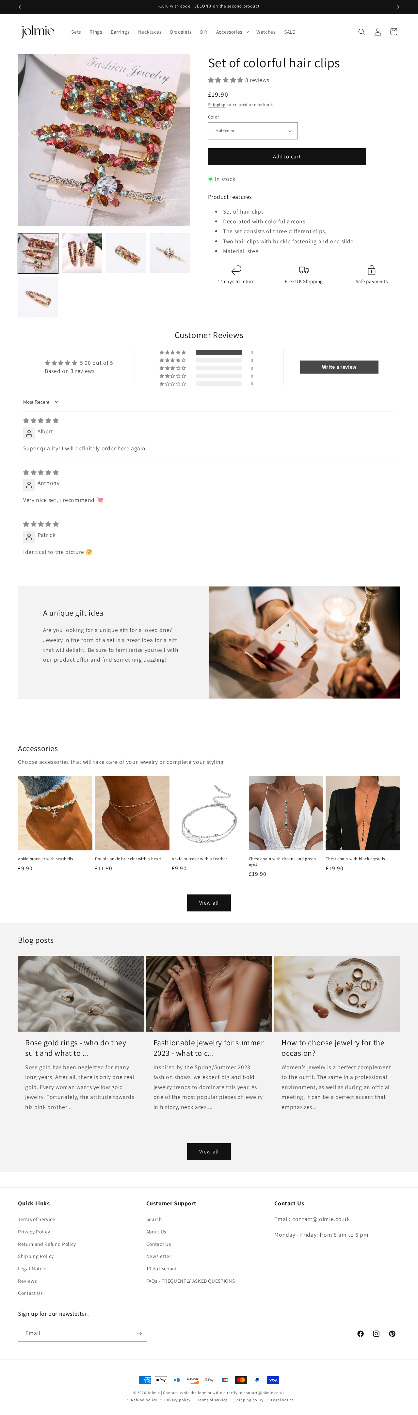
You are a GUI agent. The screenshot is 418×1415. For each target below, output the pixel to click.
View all (209, 902)
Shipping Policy (36, 1256)
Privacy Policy (34, 1231)
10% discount (161, 1268)
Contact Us (30, 1293)
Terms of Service (37, 1219)
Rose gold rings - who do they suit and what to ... (75, 1047)
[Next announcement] (398, 7)
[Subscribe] (139, 1333)
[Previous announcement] (20, 7)
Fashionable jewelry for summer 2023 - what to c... (208, 1047)
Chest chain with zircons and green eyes (282, 861)
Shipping (217, 104)
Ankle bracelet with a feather (199, 858)
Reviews (27, 1281)
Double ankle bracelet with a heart (128, 858)
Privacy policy (177, 1399)
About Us (156, 1231)
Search (154, 1219)
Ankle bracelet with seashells (45, 858)
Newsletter (158, 1256)
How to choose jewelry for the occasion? (332, 1047)
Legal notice (282, 1399)
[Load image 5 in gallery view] (38, 297)
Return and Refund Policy (47, 1244)
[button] (232, 32)
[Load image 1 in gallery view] (38, 253)
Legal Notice (32, 1268)
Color (213, 117)
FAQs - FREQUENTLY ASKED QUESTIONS (190, 1281)
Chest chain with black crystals (355, 858)
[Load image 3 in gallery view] (126, 253)
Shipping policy (249, 1399)
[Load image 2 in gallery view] (82, 253)
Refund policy (144, 1399)
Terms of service (212, 1399)
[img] (41, 420)
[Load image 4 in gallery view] (170, 253)
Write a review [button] (339, 366)
